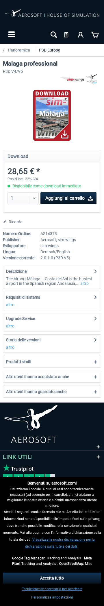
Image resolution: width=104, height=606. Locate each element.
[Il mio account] (81, 34)
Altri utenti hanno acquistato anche (37, 376)
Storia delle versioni (23, 340)
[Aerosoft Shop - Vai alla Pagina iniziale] (52, 16)
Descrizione (16, 271)
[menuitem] (11, 34)
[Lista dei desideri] (67, 34)
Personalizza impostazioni (52, 597)
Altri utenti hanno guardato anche (36, 391)
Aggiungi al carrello (65, 198)
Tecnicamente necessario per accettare (52, 589)
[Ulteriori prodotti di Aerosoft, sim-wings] (80, 79)
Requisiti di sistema (23, 297)
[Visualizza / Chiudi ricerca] (53, 34)
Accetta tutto (52, 578)
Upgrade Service (20, 318)
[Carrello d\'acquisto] (95, 34)
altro (84, 283)
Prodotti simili (18, 361)
